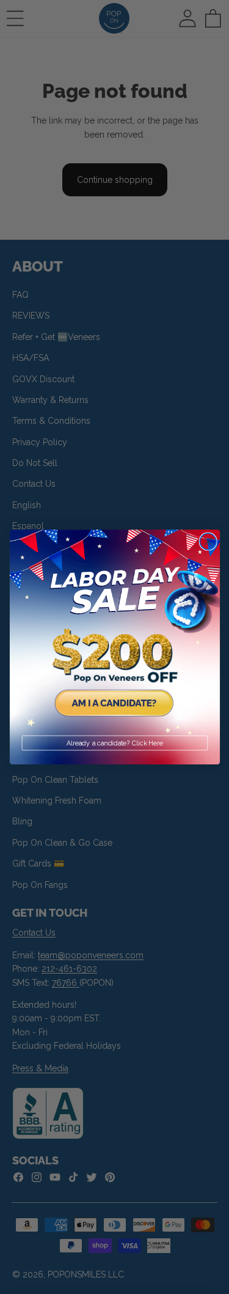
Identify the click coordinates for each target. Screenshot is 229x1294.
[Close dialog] (208, 541)
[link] (115, 635)
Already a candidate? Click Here (115, 743)
